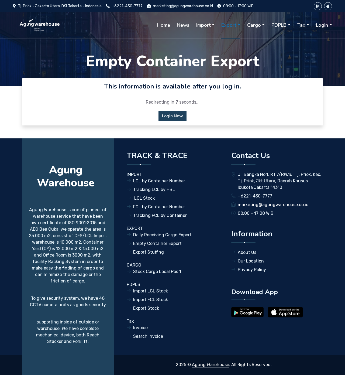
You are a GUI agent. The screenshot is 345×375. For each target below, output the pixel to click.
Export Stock (146, 308)
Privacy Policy (252, 269)
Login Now (172, 116)
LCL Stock (144, 198)
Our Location (251, 261)
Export (228, 25)
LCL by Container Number (159, 180)
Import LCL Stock (150, 291)
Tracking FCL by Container (160, 215)
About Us (247, 252)
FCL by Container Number (159, 206)
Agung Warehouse (210, 364)
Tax (301, 25)
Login (322, 25)
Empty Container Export (157, 243)
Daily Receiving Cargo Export (162, 234)
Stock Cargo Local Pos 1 (157, 271)
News (183, 25)
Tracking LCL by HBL (154, 189)
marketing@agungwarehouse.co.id (183, 6)
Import (203, 25)
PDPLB (279, 25)
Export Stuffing (148, 252)
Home (163, 25)
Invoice (140, 327)
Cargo (254, 25)
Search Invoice (148, 336)
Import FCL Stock (150, 299)
